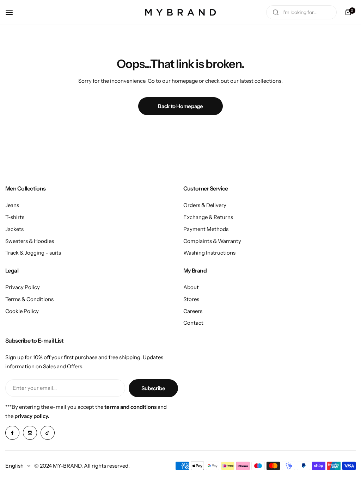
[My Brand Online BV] (180, 12)
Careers (192, 311)
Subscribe (153, 388)
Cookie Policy (22, 311)
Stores (191, 299)
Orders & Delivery (204, 205)
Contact (193, 322)
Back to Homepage (180, 106)
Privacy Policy (22, 287)
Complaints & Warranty (212, 241)
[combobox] (301, 12)
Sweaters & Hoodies (29, 241)
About (191, 287)
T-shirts (14, 217)
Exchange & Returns (208, 217)
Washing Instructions (209, 252)
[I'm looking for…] (275, 12)
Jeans (12, 205)
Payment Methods (205, 229)
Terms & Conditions (29, 299)
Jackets (14, 229)
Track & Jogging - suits (33, 252)
